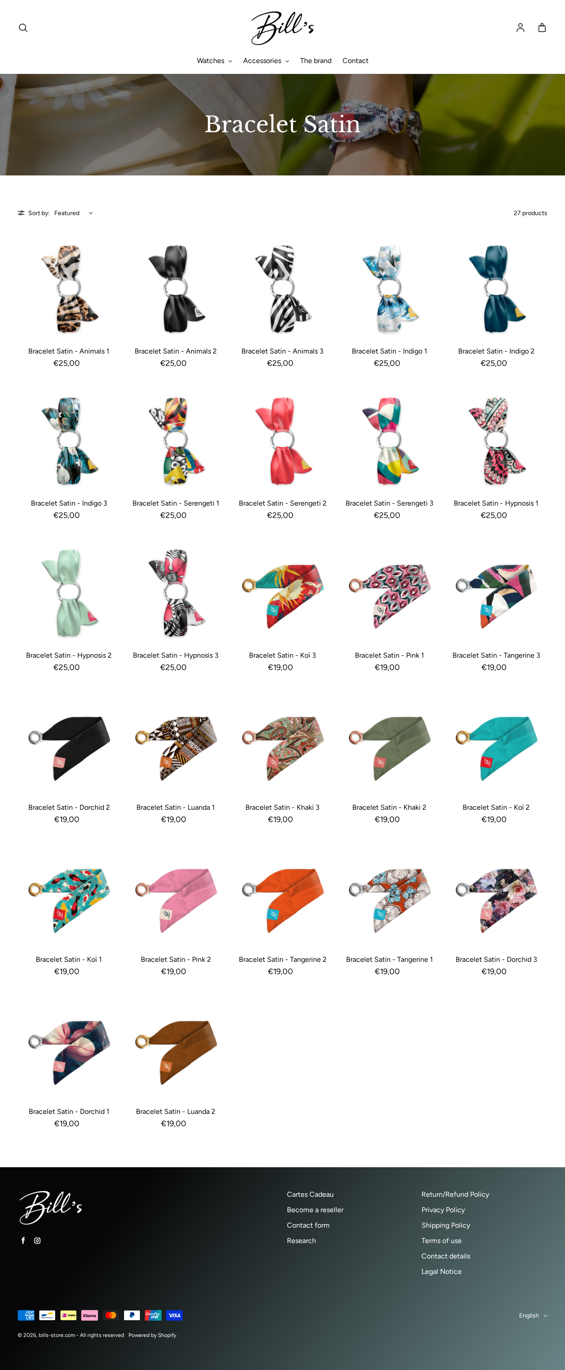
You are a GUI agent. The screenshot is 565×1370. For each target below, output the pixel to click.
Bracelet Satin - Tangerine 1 (389, 959)
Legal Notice (442, 1271)
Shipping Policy (446, 1225)
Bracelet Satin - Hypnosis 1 (496, 503)
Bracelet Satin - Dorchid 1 (69, 1111)
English (529, 1315)
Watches (211, 60)
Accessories (263, 60)
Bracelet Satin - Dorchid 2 (69, 807)
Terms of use (442, 1240)
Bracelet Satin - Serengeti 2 (283, 503)
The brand (315, 60)
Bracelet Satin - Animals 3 (282, 351)
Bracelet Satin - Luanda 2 (175, 1111)
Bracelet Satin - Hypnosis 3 (175, 655)
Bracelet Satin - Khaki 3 (282, 807)
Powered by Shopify (152, 1335)
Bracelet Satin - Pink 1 (389, 655)
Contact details (446, 1256)
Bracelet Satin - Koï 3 (282, 655)
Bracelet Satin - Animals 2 (176, 351)
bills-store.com (57, 1335)
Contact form (308, 1225)
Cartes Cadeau (310, 1194)
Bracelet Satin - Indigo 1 (389, 351)
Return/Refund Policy (455, 1194)
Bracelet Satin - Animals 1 (68, 351)
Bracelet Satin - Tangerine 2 (283, 959)
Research (301, 1240)
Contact (356, 60)
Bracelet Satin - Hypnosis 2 (69, 655)
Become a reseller (315, 1210)
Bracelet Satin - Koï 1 (69, 959)
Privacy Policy (443, 1210)
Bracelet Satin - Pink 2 (176, 959)
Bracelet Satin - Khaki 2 (389, 807)
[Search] (23, 28)
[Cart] (542, 28)
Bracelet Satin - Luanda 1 (175, 807)
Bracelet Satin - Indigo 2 (496, 351)
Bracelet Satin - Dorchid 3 (496, 959)
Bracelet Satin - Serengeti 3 (389, 503)
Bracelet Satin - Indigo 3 (69, 503)
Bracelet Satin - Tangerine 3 (496, 655)
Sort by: (39, 213)
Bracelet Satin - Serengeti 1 (175, 503)
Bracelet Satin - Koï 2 (496, 807)
